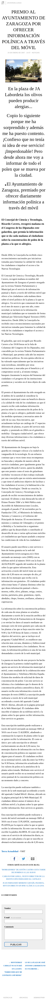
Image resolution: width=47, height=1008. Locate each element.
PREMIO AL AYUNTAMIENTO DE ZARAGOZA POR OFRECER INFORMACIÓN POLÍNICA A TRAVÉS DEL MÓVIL (23, 29)
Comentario (9, 927)
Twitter (23, 858)
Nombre (7, 908)
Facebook (14, 858)
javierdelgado (14, 3)
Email (32, 858)
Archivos (23, 997)
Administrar (39, 997)
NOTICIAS (35, 53)
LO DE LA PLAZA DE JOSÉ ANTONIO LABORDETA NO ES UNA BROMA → (35, 966)
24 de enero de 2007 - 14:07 (19, 53)
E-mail (12, 917)
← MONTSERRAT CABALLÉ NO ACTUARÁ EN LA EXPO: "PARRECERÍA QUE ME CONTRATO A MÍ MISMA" (12, 969)
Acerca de (7, 997)
